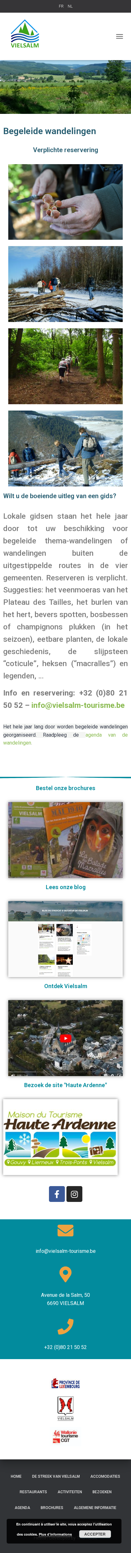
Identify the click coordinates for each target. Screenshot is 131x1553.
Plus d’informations (55, 1534)
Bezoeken (102, 1492)
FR (61, 6)
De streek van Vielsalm (56, 1476)
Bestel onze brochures (65, 788)
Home (16, 1476)
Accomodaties (105, 1476)
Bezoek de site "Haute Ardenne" (65, 1085)
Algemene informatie (95, 1508)
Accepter (95, 1534)
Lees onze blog (66, 887)
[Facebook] (57, 1194)
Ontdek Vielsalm (65, 986)
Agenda (22, 1508)
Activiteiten (70, 1492)
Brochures (52, 1508)
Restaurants (33, 1492)
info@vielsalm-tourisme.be (78, 705)
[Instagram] (74, 1194)
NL (70, 6)
